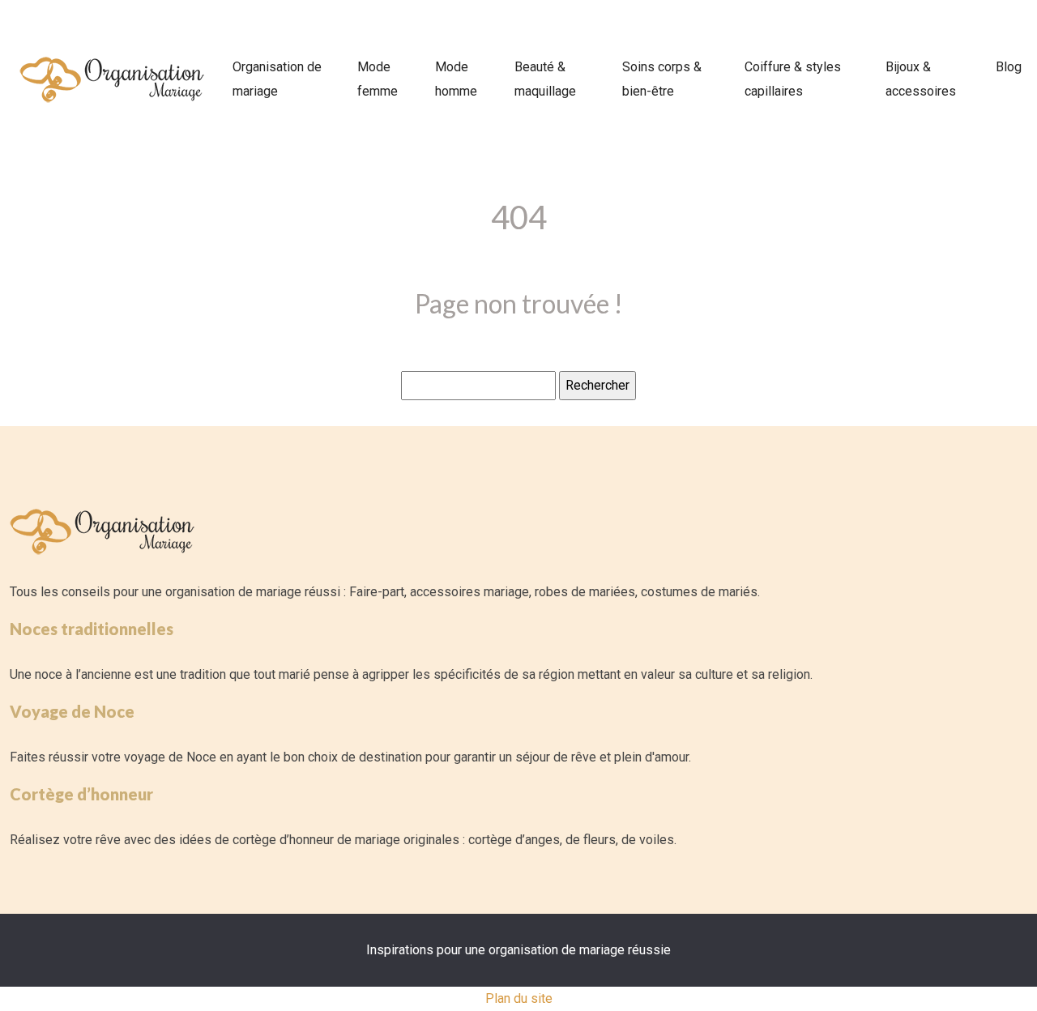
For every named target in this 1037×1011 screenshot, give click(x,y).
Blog (1009, 67)
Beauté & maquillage (545, 79)
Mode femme (377, 79)
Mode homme (456, 79)
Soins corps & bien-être (662, 79)
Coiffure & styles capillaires (793, 79)
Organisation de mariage (277, 79)
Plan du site (519, 998)
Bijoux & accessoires (921, 79)
